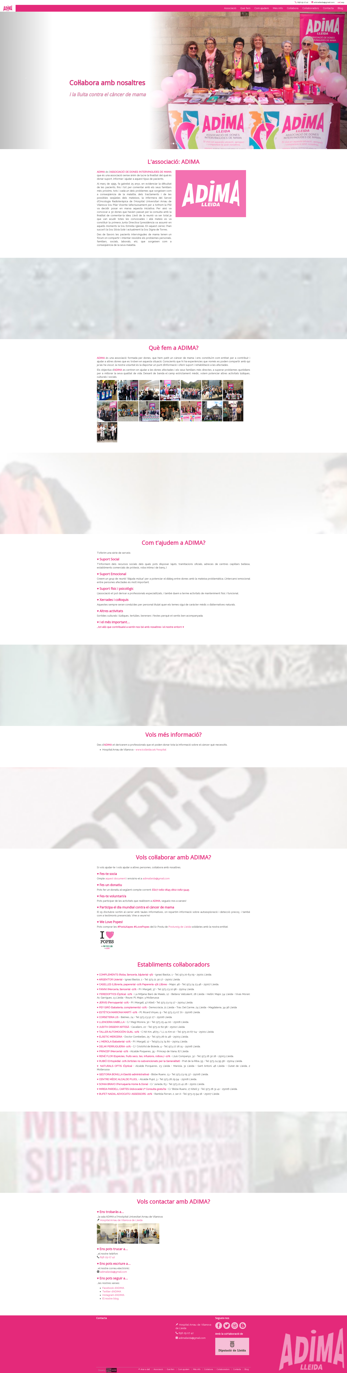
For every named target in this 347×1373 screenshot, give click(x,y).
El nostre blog (110, 1298)
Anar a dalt (145, 1369)
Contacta (328, 8)
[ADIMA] (107, 940)
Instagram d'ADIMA (113, 1295)
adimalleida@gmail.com (324, 2)
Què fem (245, 8)
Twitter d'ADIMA (111, 1291)
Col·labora (292, 8)
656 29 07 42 (302, 2)
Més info (278, 8)
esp (342, 2)
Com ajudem (261, 8)
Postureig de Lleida (179, 926)
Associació (230, 8)
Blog (340, 8)
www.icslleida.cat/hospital (151, 749)
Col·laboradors (310, 8)
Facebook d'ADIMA (113, 1288)
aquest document (115, 878)
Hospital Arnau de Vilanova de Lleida (121, 1220)
